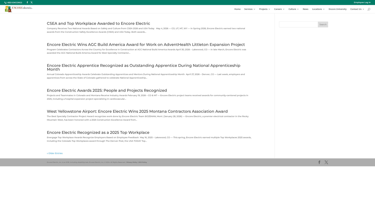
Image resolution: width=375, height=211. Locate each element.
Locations (317, 9)
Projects (263, 9)
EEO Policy (143, 162)
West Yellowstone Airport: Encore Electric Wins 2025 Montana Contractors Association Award (137, 111)
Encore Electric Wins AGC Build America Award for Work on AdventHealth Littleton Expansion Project (146, 44)
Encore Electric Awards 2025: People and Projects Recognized (107, 90)
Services (248, 9)
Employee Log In (362, 2)
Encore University (338, 9)
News (305, 9)
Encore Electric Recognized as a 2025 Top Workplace (98, 132)
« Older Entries (55, 153)
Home (237, 9)
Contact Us (356, 9)
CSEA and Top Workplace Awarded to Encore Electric (98, 23)
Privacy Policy (132, 162)
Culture (292, 9)
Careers (278, 9)
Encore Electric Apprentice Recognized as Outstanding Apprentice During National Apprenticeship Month (143, 67)
